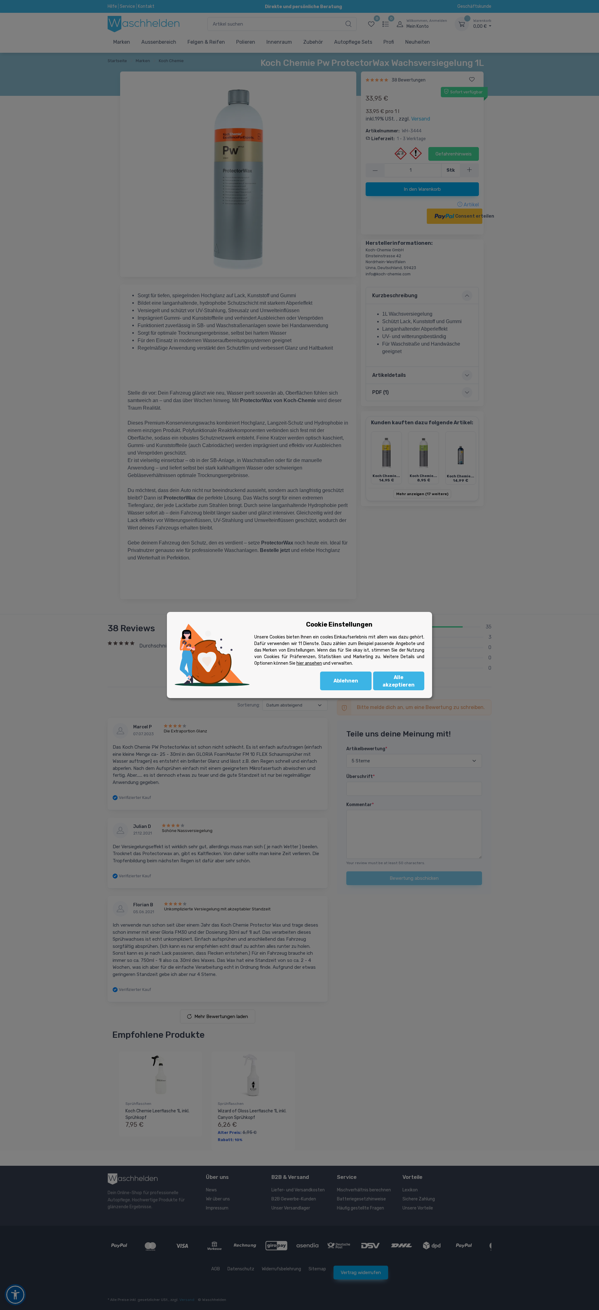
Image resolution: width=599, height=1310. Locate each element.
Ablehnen (346, 681)
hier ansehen (309, 663)
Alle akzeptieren (398, 681)
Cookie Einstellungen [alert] (339, 624)
